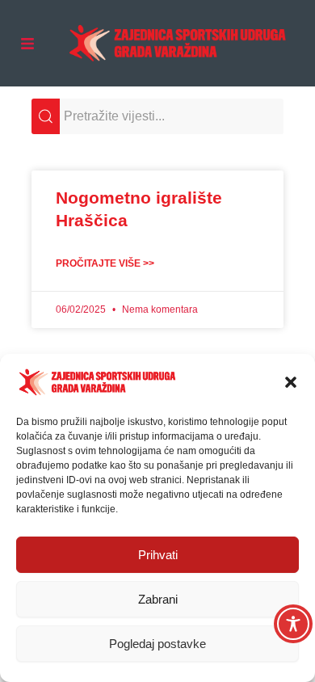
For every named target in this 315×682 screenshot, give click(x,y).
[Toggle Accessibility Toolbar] (293, 624)
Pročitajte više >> (105, 263)
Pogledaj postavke (157, 643)
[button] (291, 382)
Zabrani (158, 599)
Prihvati (158, 555)
